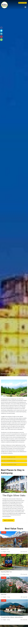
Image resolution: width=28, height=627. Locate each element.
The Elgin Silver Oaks (13, 495)
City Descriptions (9, 371)
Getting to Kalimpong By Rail (9, 460)
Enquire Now (22, 2)
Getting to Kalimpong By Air (8, 457)
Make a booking (8, 520)
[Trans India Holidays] (4, 8)
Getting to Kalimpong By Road (9, 464)
